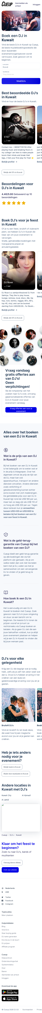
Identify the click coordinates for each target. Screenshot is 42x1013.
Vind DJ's (5, 930)
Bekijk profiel (8, 162)
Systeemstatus (7, 965)
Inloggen (36, 4)
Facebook (9, 901)
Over (3, 968)
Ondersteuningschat (10, 961)
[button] (13, 172)
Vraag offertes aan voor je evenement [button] (21, 409)
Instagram (9, 904)
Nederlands (10, 888)
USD (5, 892)
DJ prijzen (6, 943)
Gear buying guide (9, 933)
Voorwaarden (27, 1010)
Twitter (8, 897)
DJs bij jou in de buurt (10, 940)
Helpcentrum (7, 958)
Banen (4, 971)
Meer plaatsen (7, 915)
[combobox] (14, 67)
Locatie (6, 64)
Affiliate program (8, 947)
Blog (3, 926)
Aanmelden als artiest (10, 975)
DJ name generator (9, 936)
